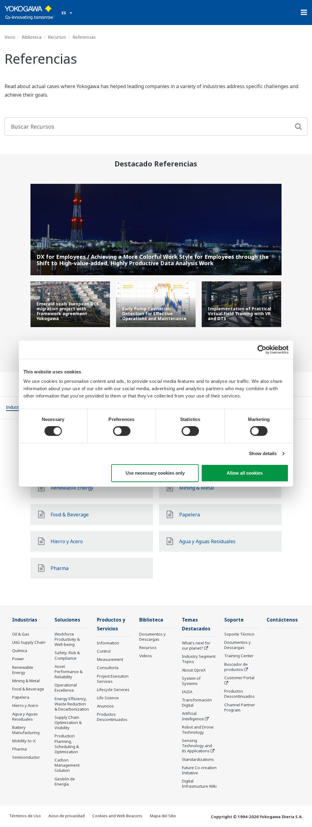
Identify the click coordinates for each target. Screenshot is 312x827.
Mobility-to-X (24, 740)
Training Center (239, 655)
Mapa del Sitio (163, 815)
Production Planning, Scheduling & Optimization (67, 743)
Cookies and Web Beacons (117, 815)
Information (108, 643)
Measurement (110, 659)
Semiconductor (26, 757)
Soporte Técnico (239, 634)
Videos (145, 655)
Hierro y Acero (25, 705)
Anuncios (105, 706)
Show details (263, 453)
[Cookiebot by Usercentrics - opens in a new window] (262, 349)
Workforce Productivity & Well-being (67, 639)
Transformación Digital (197, 702)
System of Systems (191, 681)
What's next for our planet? (196, 645)
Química (19, 650)
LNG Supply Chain (28, 642)
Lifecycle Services (113, 689)
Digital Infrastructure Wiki (199, 783)
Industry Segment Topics (198, 659)
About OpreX (194, 670)
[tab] (16, 408)
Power (18, 658)
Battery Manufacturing (26, 730)
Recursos (57, 37)
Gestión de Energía (65, 781)
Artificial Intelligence (193, 716)
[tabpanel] (70, 304)
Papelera (20, 697)
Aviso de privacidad (66, 815)
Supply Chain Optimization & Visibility (68, 722)
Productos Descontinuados (112, 716)
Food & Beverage (28, 689)
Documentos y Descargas (152, 636)
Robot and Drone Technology (198, 729)
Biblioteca (31, 37)
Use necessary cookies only (155, 473)
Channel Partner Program (239, 707)
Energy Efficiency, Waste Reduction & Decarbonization (72, 704)
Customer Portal (239, 677)
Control (104, 651)
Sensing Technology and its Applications (197, 746)
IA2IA (187, 691)
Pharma (19, 749)
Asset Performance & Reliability (69, 671)
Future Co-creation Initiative (199, 770)
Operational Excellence (66, 687)
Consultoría (108, 667)
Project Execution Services (113, 678)
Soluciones (67, 620)
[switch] (121, 431)
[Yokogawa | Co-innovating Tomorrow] (30, 12)
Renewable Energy (22, 670)
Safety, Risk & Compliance (67, 655)
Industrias (24, 620)
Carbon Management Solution (67, 765)
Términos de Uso (25, 815)
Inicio (10, 37)
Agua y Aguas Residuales (25, 716)
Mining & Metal (26, 680)
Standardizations (198, 759)
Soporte (234, 620)
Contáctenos (282, 620)
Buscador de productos (236, 666)
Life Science (108, 697)
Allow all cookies (245, 473)
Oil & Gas (20, 634)
